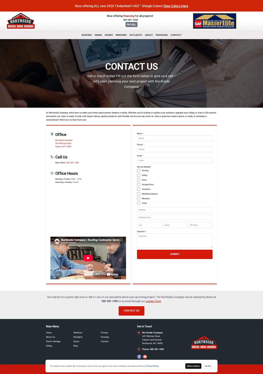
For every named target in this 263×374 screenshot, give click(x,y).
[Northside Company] (204, 341)
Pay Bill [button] (131, 24)
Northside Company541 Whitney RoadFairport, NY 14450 (64, 143)
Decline (208, 366)
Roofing (87, 35)
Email (140, 156)
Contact (176, 35)
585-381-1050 (130, 19)
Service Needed (144, 167)
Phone (140, 145)
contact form (153, 301)
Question (142, 231)
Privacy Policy (152, 366)
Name (140, 133)
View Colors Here (175, 6)
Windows (121, 35)
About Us (50, 337)
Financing (162, 35)
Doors (109, 35)
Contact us (131, 310)
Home (49, 332)
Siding (98, 35)
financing (128, 16)
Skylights (135, 35)
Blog (75, 346)
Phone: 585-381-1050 (153, 349)
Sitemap (105, 337)
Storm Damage (53, 341)
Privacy (104, 332)
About (149, 35)
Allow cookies (193, 366)
